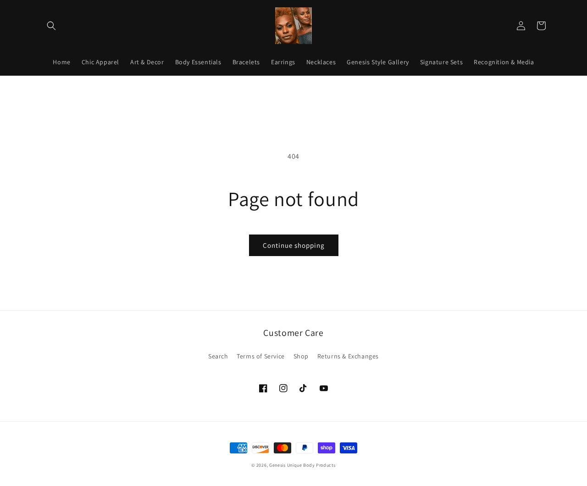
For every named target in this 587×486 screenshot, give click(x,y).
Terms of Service (261, 356)
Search (218, 356)
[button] (51, 26)
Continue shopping (294, 245)
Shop (301, 356)
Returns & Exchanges (348, 356)
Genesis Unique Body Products (302, 465)
